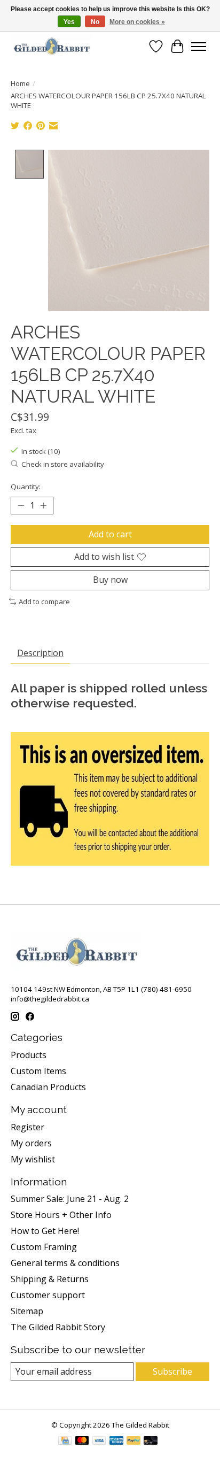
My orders (31, 1143)
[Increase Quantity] (43, 506)
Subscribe (172, 1371)
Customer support (48, 1295)
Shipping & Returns (50, 1279)
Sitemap (27, 1311)
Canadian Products (48, 1087)
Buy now (110, 579)
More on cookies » (137, 22)
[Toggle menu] (198, 46)
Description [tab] (40, 653)
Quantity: (26, 486)
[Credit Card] (65, 1441)
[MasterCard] (82, 1441)
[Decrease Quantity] (21, 506)
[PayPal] (133, 1441)
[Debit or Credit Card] (151, 1441)
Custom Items (38, 1071)
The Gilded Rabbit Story (58, 1327)
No (95, 22)
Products (28, 1055)
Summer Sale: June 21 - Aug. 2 (70, 1199)
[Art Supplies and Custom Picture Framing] (51, 46)
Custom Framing (44, 1247)
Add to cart (110, 534)
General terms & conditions (65, 1263)
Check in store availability (62, 464)
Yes (69, 22)
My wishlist (33, 1159)
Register (27, 1127)
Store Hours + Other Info (61, 1215)
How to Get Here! (45, 1231)
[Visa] (99, 1441)
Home (20, 83)
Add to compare (44, 601)
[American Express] (116, 1441)
